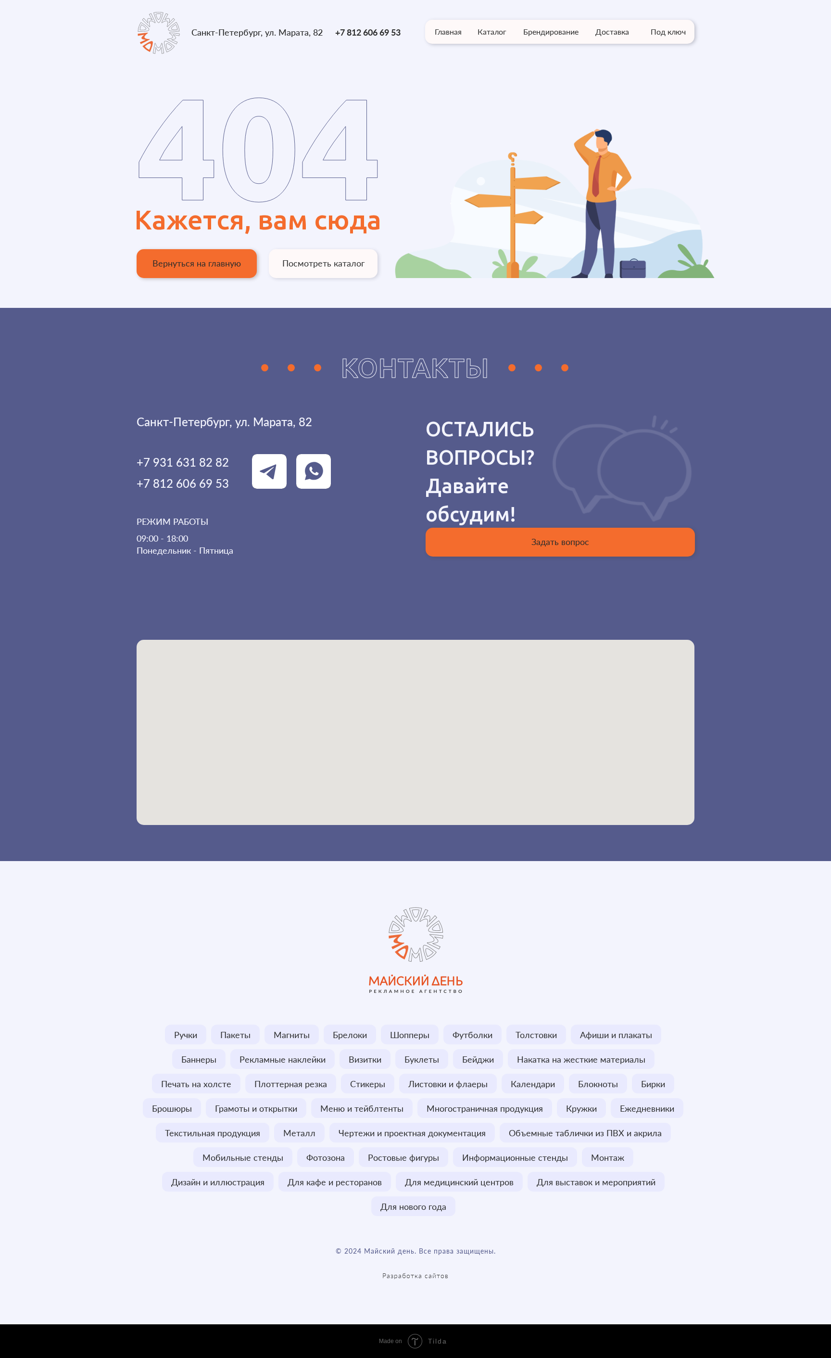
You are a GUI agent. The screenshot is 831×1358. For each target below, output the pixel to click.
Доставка (612, 31)
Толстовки (536, 1034)
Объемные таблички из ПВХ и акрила (585, 1133)
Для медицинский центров (459, 1182)
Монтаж (607, 1157)
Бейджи (478, 1059)
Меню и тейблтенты (361, 1108)
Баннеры (198, 1059)
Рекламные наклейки (282, 1059)
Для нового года (413, 1206)
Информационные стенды (515, 1157)
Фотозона (325, 1157)
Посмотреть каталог (323, 263)
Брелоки (350, 1034)
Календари (533, 1084)
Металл (299, 1133)
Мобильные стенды (242, 1157)
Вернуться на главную (196, 263)
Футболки (472, 1034)
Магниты (292, 1034)
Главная (448, 31)
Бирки (653, 1084)
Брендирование (551, 31)
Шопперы (409, 1034)
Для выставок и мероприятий (596, 1182)
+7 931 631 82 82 (183, 462)
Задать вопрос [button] (560, 541)
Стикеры (367, 1084)
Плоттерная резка (290, 1084)
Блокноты (598, 1084)
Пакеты (235, 1034)
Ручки (185, 1034)
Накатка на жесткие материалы (581, 1059)
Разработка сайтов (415, 1275)
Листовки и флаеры (448, 1084)
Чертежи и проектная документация (412, 1133)
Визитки (365, 1059)
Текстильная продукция (212, 1133)
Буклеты (421, 1059)
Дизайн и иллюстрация (217, 1182)
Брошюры (172, 1108)
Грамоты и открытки (256, 1108)
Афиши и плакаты (616, 1034)
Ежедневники (647, 1108)
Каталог (492, 31)
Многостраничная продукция (485, 1108)
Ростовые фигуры (403, 1157)
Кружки (581, 1108)
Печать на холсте (196, 1084)
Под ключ (668, 31)
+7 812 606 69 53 (368, 32)
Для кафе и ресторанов (335, 1182)
